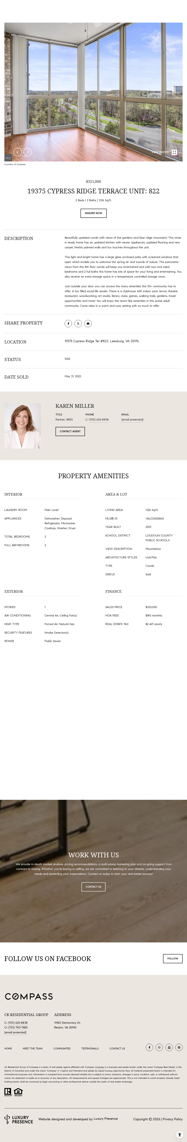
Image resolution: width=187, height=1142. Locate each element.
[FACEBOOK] (149, 1047)
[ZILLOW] (169, 1047)
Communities (62, 1048)
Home (8, 1048)
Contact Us (117, 1048)
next (27, 152)
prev (18, 152)
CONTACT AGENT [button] (70, 431)
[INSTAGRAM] (159, 1047)
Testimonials (90, 1048)
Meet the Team (33, 1048)
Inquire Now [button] (93, 213)
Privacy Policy (173, 1119)
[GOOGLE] (179, 1047)
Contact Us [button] (93, 886)
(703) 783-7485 (18, 1027)
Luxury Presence (106, 1119)
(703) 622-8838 (99, 419)
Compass (99, 1067)
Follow (172, 958)
